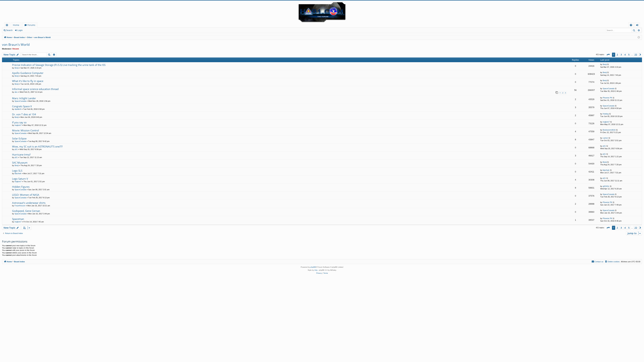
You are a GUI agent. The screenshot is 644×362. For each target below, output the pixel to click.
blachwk (18, 173)
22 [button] (635, 54)
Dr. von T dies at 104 (24, 114)
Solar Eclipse (19, 138)
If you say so (19, 122)
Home (16, 24)
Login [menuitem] (638, 25)
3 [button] (621, 54)
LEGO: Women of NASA (25, 194)
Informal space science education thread (35, 89)
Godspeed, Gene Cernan (26, 211)
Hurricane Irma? (21, 154)
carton (605, 138)
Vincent (15, 49)
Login (20, 30)
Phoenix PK (607, 98)
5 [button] (629, 54)
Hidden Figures (21, 186)
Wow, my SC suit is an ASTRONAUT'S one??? (37, 146)
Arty (315, 270)
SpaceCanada (608, 88)
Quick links (8, 25)
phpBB (313, 267)
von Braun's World (16, 44)
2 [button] (617, 54)
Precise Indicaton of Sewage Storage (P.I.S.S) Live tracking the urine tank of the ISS (58, 65)
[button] (608, 55)
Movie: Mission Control (25, 130)
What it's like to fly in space (27, 81)
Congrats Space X (22, 106)
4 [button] (625, 54)
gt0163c (606, 186)
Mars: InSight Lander (24, 98)
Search (9, 30)
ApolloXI (18, 109)
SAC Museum (20, 162)
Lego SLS (17, 170)
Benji (16, 68)
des (16, 92)
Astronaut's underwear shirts (28, 202)
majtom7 (18, 125)
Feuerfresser (20, 206)
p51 (16, 149)
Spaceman (18, 219)
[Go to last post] (608, 64)
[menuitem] (631, 25)
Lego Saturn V (20, 178)
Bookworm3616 (609, 130)
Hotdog (606, 114)
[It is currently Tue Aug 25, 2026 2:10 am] (639, 37)
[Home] (322, 11)
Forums (31, 24)
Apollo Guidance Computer (27, 73)
